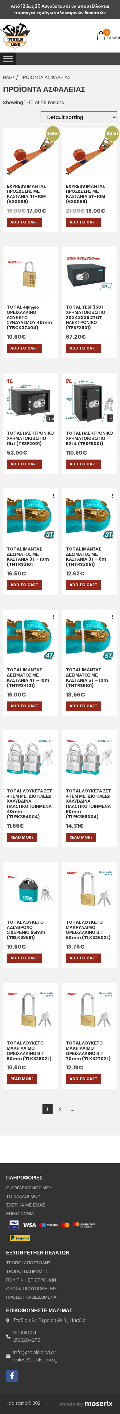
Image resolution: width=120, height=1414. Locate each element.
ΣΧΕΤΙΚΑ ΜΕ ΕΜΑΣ (25, 1205)
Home (9, 78)
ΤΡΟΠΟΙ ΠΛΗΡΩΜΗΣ (27, 1271)
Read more (22, 837)
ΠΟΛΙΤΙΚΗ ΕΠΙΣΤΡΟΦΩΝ (31, 1280)
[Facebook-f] (12, 1375)
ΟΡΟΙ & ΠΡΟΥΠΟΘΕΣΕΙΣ (31, 1289)
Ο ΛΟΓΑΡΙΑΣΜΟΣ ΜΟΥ (29, 1188)
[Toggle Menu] (8, 58)
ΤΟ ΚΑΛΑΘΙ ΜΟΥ (23, 1196)
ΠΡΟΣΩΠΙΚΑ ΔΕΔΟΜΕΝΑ (31, 1297)
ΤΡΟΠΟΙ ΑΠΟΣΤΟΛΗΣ (28, 1263)
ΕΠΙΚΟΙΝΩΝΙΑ (20, 1214)
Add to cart (24, 222)
